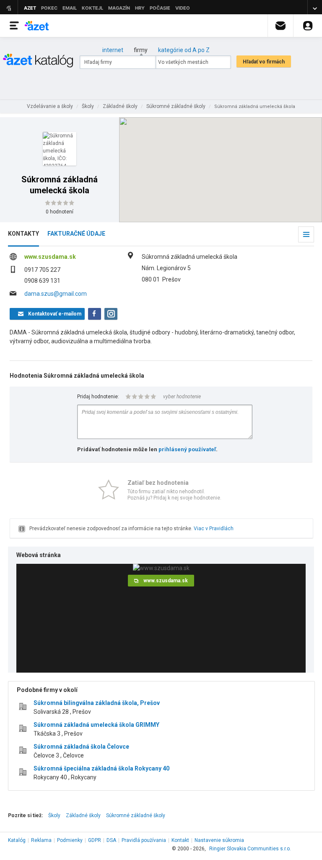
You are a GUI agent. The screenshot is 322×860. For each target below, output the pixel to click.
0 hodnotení (59, 212)
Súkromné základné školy (135, 815)
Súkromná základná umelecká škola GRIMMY (96, 724)
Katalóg (17, 840)
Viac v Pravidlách (214, 528)
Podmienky (70, 840)
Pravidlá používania (144, 840)
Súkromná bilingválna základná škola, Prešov (97, 703)
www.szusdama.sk (50, 256)
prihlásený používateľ (187, 449)
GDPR (94, 840)
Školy (54, 815)
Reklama (41, 840)
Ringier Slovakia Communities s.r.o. (250, 849)
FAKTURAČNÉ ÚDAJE (76, 233)
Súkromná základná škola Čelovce (81, 746)
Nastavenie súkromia (219, 840)
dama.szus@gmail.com (55, 293)
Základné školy (83, 815)
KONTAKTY (23, 233)
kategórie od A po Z (184, 50)
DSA (111, 840)
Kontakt (180, 840)
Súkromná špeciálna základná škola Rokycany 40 (101, 768)
